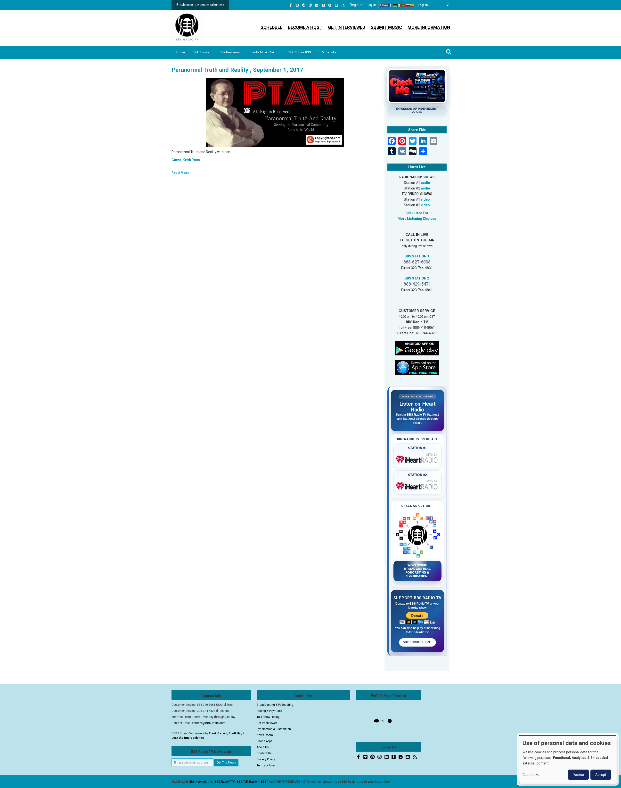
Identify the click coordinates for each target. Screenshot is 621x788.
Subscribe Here (417, 642)
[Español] (412, 5)
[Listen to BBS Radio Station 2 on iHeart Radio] (417, 485)
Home (180, 52)
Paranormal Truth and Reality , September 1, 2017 (237, 69)
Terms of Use (266, 765)
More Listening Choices (417, 219)
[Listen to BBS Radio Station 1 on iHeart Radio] (417, 458)
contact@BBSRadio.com (208, 723)
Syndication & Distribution (274, 729)
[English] (382, 5)
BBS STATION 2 (417, 278)
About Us (263, 747)
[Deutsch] (395, 5)
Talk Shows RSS (299, 52)
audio (425, 183)
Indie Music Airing (265, 52)
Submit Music (386, 27)
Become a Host (305, 27)
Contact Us (264, 753)
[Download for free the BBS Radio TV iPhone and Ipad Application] (417, 367)
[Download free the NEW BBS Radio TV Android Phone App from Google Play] (417, 348)
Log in (372, 5)
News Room (265, 735)
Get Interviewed (346, 27)
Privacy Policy (266, 759)
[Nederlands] (386, 5)
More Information (429, 27)
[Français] (390, 5)
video (425, 199)
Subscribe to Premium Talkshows (202, 5)
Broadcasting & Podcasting (275, 704)
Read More (180, 173)
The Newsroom (231, 52)
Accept (600, 775)
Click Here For (416, 213)
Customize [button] (531, 775)
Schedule (271, 27)
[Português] (403, 5)
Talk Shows (201, 52)
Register (356, 5)
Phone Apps (264, 741)
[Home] (187, 28)
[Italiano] (399, 5)
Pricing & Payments (270, 711)
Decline (578, 775)
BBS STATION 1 (417, 256)
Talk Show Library (268, 717)
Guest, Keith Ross (186, 160)
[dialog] (567, 759)
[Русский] (408, 5)
